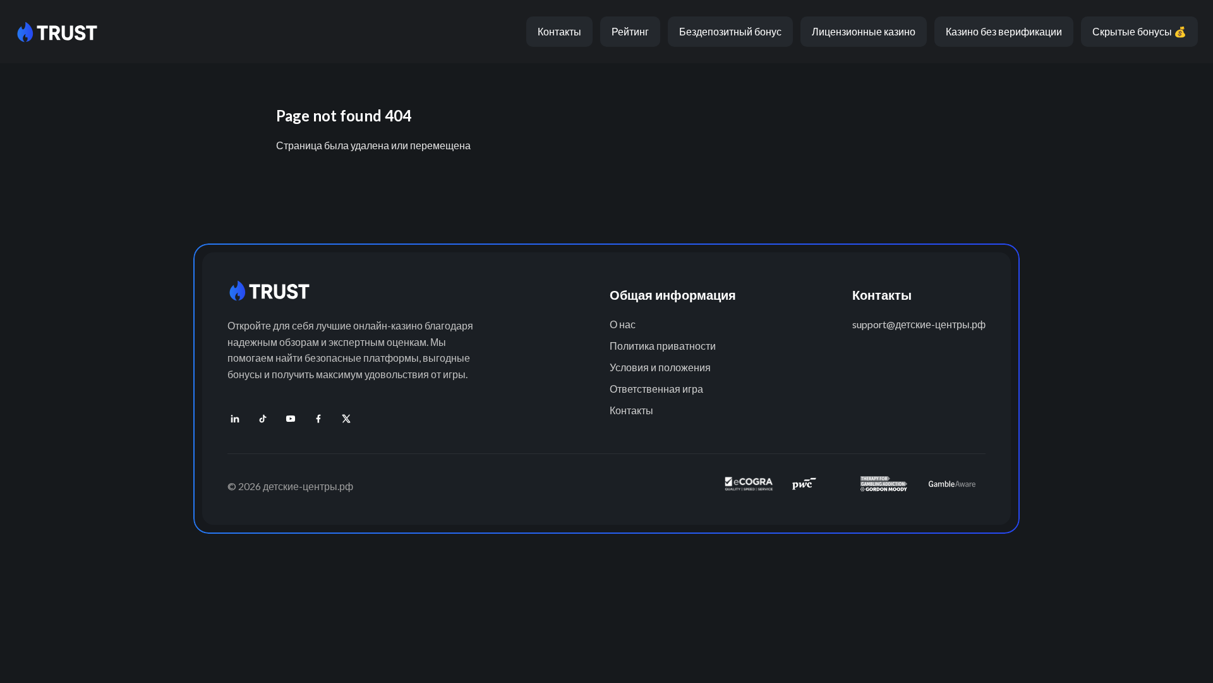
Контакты (559, 31)
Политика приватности (663, 346)
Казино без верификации (1004, 31)
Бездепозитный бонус (730, 31)
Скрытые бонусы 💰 (1139, 31)
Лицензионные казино (863, 31)
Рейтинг (630, 31)
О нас (623, 324)
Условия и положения (660, 367)
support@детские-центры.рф (919, 324)
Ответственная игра (656, 389)
